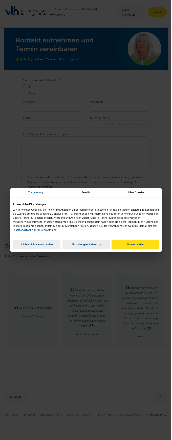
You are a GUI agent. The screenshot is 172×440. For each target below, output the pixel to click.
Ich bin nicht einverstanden (37, 244)
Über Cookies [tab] (136, 192)
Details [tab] (86, 192)
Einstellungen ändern (84, 244)
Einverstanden (135, 244)
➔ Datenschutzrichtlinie (28, 229)
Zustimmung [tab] (35, 192)
